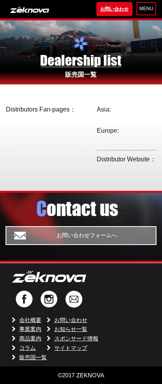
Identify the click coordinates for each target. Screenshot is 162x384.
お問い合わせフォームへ (87, 235)
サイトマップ (70, 348)
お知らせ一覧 (70, 329)
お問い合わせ (114, 9)
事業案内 (30, 329)
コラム (27, 348)
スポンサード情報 (76, 338)
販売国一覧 (33, 357)
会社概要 (30, 320)
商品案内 (30, 338)
